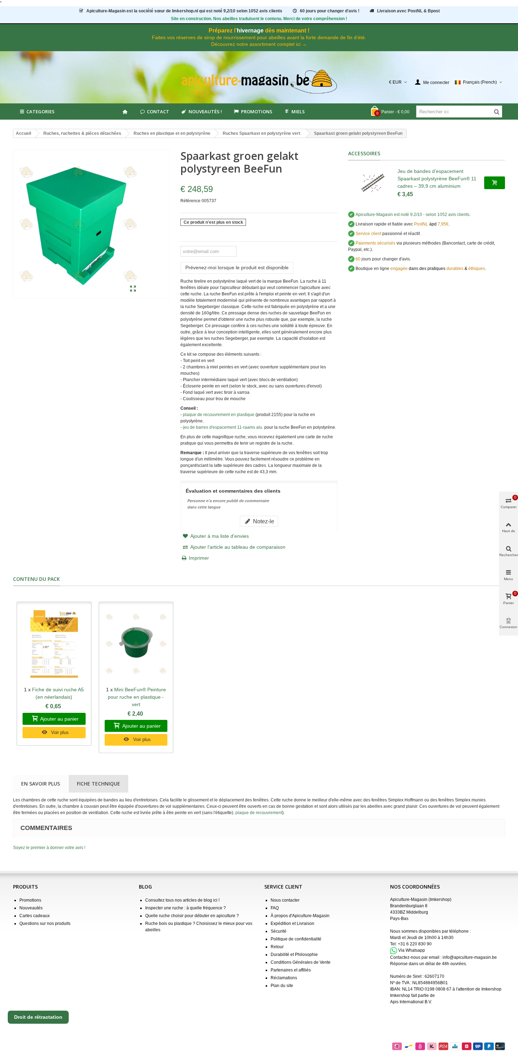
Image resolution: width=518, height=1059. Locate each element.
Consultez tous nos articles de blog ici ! (182, 900)
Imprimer (199, 558)
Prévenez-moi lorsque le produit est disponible (237, 267)
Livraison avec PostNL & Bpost (408, 10)
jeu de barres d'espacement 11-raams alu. (223, 427)
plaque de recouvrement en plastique (218, 414)
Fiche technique (98, 783)
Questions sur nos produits (44, 923)
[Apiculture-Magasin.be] (259, 82)
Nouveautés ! (205, 111)
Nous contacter (285, 900)
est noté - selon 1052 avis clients (412, 214)
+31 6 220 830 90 (415, 943)
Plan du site (282, 985)
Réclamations (284, 977)
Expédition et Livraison (292, 923)
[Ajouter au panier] (494, 182)
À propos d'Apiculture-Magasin (300, 915)
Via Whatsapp (411, 950)
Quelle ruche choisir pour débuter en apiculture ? (192, 915)
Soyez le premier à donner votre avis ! (49, 847)
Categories (40, 111)
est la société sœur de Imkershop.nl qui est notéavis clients (184, 10)
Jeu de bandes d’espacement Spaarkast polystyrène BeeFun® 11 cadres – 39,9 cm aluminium (436, 178)
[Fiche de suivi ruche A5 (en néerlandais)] (54, 644)
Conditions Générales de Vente (301, 962)
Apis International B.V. (411, 1001)
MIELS (298, 111)
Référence (190, 200)
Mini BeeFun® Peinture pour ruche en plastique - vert (137, 697)
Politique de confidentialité (296, 939)
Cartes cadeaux (34, 915)
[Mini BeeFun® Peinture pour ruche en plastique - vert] (136, 644)
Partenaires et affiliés (291, 970)
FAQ (275, 907)
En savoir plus (40, 783)
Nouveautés (31, 907)
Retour (277, 946)
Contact (158, 111)
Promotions (256, 111)
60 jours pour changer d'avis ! (329, 10)
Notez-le (263, 521)
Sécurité (278, 931)
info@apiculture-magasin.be (470, 957)
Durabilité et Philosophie (294, 954)
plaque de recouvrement (258, 812)
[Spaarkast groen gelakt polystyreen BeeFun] (133, 289)
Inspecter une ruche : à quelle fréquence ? (185, 907)
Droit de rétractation (38, 1017)
